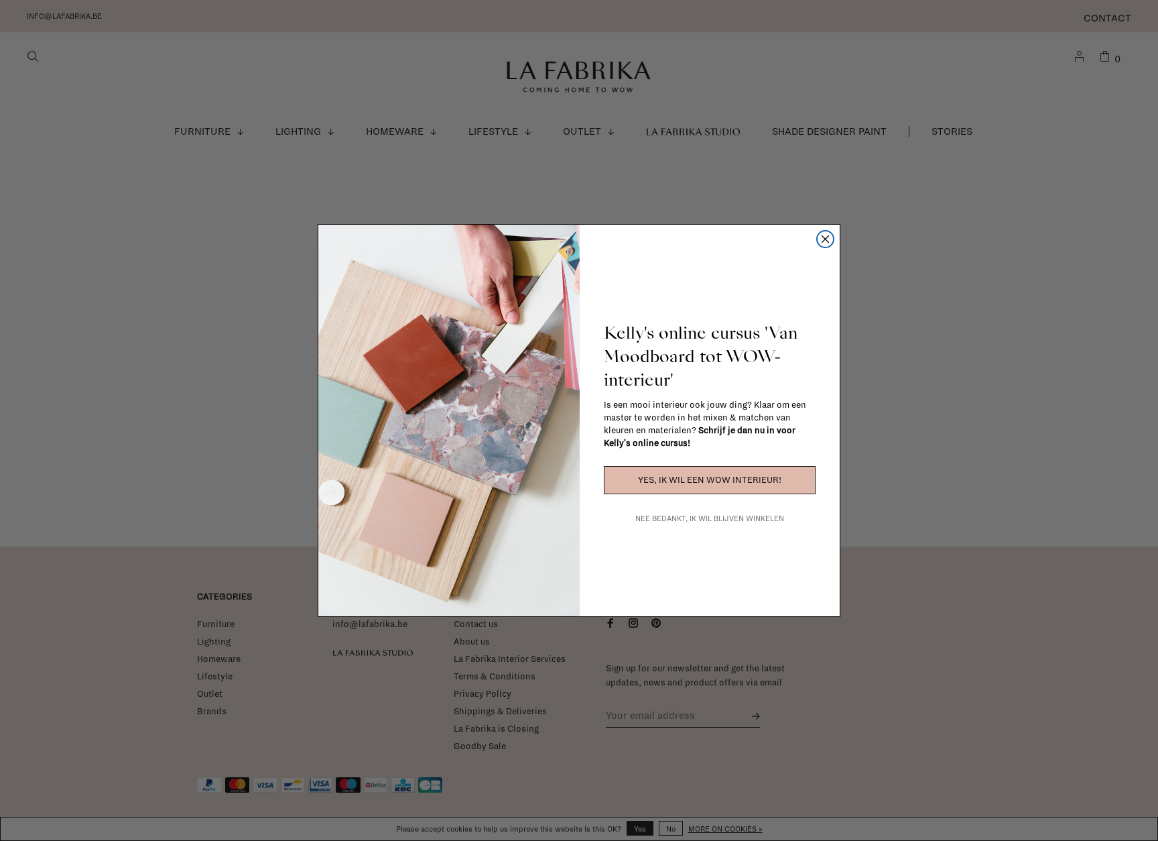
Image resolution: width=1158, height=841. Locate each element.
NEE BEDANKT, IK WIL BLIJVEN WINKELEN (709, 518)
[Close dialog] (825, 239)
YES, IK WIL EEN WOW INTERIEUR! (709, 480)
